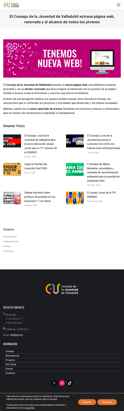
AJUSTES (30, 408)
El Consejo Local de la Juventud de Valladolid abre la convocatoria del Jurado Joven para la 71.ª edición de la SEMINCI (40, 144)
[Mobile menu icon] (118, 5)
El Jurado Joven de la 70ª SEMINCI (101, 194)
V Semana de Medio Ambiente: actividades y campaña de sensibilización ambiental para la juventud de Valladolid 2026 (103, 172)
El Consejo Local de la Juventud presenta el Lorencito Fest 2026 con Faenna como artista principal (103, 142)
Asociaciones (10, 236)
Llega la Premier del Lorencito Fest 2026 (35, 166)
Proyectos (8, 251)
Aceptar (87, 402)
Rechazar (107, 402)
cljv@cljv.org (16, 335)
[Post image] (12, 140)
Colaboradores (10, 241)
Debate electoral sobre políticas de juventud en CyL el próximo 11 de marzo (40, 196)
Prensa (6, 246)
